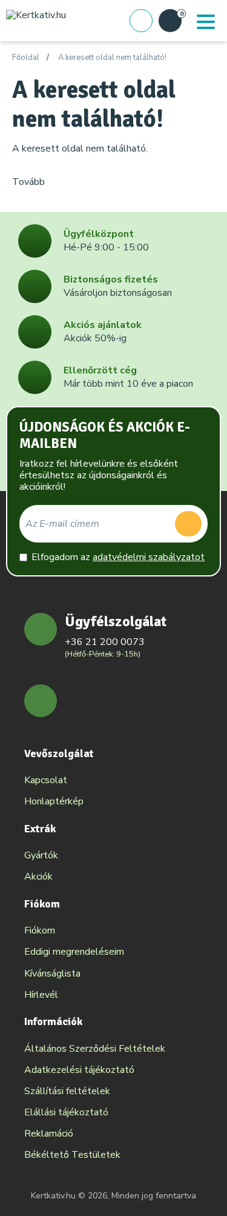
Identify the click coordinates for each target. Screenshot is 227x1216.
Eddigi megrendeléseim (74, 951)
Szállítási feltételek (67, 1091)
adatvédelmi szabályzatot (149, 557)
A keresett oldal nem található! (112, 58)
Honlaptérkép (54, 801)
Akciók (38, 876)
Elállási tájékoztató (66, 1112)
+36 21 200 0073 (105, 642)
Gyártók (41, 855)
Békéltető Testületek (72, 1154)
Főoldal (25, 58)
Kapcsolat (45, 780)
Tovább (28, 182)
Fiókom (39, 930)
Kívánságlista (52, 973)
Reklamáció (48, 1133)
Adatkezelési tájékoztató (79, 1070)
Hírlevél (41, 994)
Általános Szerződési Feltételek (94, 1048)
